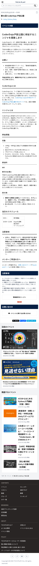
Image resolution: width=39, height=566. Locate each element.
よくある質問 (5, 528)
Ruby (15, 19)
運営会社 (4, 515)
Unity (5, 19)
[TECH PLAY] (20, 2)
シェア (23, 321)
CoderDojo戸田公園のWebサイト (13, 102)
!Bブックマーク (31, 321)
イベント (8, 476)
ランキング (23, 496)
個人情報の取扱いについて (9, 544)
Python (10, 19)
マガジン (4, 490)
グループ (4, 496)
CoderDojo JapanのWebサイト (25, 98)
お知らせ (23, 525)
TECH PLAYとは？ (7, 525)
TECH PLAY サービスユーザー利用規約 (13, 541)
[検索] (35, 5)
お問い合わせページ (24, 265)
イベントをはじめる (26, 528)
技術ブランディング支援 (8, 509)
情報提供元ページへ (19, 297)
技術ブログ (23, 490)
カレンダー (23, 487)
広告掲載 (4, 512)
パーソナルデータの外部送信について (13, 550)
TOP (3, 476)
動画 (2, 493)
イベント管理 (5, 531)
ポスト (16, 321)
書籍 (21, 493)
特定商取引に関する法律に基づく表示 (13, 547)
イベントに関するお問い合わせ (21, 313)
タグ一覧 (4, 499)
